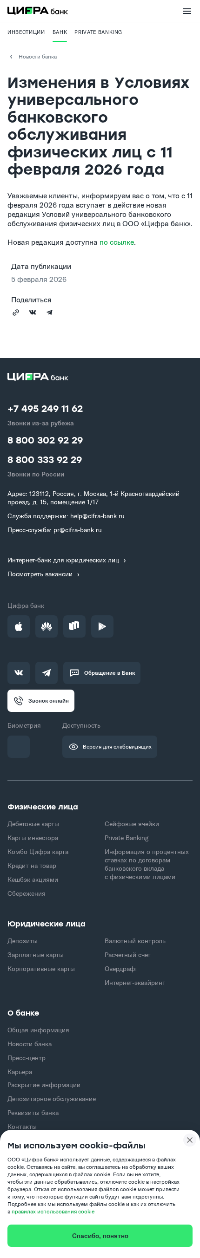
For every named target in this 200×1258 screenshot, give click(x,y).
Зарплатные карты (35, 955)
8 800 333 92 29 (44, 460)
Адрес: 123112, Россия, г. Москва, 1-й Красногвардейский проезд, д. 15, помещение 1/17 (93, 497)
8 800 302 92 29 (45, 441)
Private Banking (126, 838)
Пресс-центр (26, 1058)
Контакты (22, 1126)
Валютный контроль (135, 941)
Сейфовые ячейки (132, 824)
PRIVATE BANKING (98, 32)
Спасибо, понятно (100, 1236)
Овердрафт (121, 969)
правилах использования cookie (53, 1211)
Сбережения (26, 893)
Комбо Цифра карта (37, 851)
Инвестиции (26, 32)
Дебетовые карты (33, 824)
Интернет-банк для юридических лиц (63, 560)
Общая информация (38, 1030)
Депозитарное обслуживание (51, 1099)
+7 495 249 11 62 (45, 409)
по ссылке (117, 242)
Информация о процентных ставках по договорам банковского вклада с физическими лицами (147, 864)
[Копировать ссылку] (15, 312)
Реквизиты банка (33, 1112)
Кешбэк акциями (32, 879)
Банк (60, 32)
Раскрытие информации (43, 1085)
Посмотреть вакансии (40, 574)
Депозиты (22, 941)
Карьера (19, 1072)
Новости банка (38, 56)
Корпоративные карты (41, 969)
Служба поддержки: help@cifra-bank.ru (66, 516)
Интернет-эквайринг (135, 982)
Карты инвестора (32, 838)
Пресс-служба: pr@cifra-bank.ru (54, 530)
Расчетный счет (128, 955)
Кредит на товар (31, 865)
